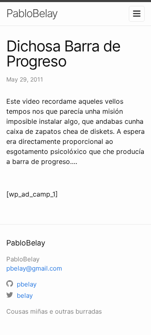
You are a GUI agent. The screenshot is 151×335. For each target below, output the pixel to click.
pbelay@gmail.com (34, 268)
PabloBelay (31, 13)
